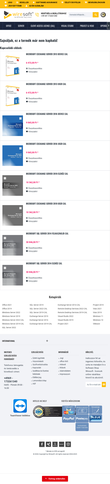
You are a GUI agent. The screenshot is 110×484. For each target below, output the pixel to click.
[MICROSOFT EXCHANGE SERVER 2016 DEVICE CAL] (12, 125)
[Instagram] (68, 444)
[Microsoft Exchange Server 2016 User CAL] (12, 155)
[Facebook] (42, 444)
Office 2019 (7, 309)
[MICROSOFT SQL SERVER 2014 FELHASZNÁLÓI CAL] (12, 245)
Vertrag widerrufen (56, 479)
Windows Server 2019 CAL (13, 324)
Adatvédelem (65, 371)
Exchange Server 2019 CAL (41, 324)
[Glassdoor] (55, 444)
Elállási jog (37, 377)
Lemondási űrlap (39, 380)
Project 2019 (98, 305)
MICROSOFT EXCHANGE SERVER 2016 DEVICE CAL (47, 114)
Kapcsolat (37, 368)
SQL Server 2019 (36, 305)
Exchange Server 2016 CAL (69, 305)
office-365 (64, 361)
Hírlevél (63, 364)
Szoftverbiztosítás (40, 364)
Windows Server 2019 (11, 316)
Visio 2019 (97, 312)
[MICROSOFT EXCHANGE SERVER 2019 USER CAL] (12, 215)
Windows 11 (98, 316)
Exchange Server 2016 (39, 320)
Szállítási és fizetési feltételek (41, 372)
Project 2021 (63, 324)
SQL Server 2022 (9, 327)
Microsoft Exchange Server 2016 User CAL (46, 143)
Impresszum (65, 374)
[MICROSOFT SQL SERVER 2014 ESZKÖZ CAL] (12, 275)
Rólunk (62, 368)
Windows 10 (98, 320)
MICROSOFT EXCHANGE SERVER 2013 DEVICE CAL (47, 54)
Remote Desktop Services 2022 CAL (72, 309)
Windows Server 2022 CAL (13, 320)
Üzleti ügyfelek (39, 358)
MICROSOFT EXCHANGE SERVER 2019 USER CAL (46, 203)
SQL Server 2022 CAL (38, 309)
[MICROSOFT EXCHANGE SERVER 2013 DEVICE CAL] (12, 66)
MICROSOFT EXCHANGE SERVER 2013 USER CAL (46, 84)
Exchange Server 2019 (39, 316)
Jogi (61, 358)
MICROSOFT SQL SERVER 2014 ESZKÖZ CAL (44, 263)
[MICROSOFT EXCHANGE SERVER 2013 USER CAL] (12, 96)
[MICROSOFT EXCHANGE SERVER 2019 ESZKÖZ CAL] (12, 185)
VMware (96, 324)
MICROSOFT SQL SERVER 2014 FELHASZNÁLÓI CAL (47, 233)
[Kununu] (61, 444)
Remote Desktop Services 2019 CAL (72, 312)
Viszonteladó (38, 361)
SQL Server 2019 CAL (38, 312)
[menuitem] (95, 2)
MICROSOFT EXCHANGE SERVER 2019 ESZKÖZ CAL (47, 173)
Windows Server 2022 (11, 312)
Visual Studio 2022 (65, 316)
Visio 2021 (97, 309)
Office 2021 (7, 305)
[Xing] (48, 444)
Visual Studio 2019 (65, 320)
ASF (34, 384)
